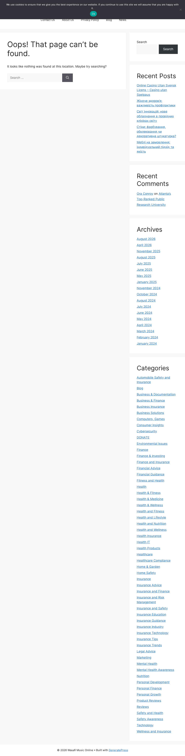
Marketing (144, 657)
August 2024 (146, 300)
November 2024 (148, 288)
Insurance (144, 579)
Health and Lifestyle (151, 517)
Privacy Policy (90, 20)
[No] (180, 9)
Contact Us (48, 20)
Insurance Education (151, 614)
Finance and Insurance (153, 462)
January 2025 (147, 282)
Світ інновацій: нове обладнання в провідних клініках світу (155, 116)
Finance (142, 450)
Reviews (143, 707)
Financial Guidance (150, 474)
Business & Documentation (156, 394)
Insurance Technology (152, 633)
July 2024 (144, 306)
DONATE (143, 437)
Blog (109, 20)
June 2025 (144, 269)
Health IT (143, 542)
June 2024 (144, 313)
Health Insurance (149, 536)
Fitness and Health (150, 480)
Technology (145, 725)
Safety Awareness (150, 719)
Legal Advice (146, 651)
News (122, 20)
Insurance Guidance (151, 620)
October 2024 (147, 294)
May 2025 (144, 276)
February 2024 (147, 337)
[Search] (67, 77)
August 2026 (146, 239)
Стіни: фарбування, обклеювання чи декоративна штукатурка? (156, 131)
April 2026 (144, 245)
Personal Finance (149, 688)
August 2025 (146, 257)
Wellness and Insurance (154, 731)
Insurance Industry (150, 627)
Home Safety (146, 573)
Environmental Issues (152, 443)
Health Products (148, 548)
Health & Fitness (149, 493)
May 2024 (144, 319)
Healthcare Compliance (154, 560)
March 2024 (145, 331)
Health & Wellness (150, 505)
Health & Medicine (150, 499)
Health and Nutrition (151, 523)
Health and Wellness (152, 530)
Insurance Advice (149, 585)
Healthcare (145, 554)
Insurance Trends (149, 645)
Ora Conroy (145, 193)
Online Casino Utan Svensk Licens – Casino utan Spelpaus (156, 90)
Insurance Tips (147, 639)
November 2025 (148, 251)
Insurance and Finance (153, 591)
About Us (68, 20)
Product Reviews (149, 700)
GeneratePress (118, 750)
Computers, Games (151, 419)
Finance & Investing (151, 456)
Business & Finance (151, 400)
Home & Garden (148, 566)
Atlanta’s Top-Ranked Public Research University (154, 199)
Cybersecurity (147, 431)
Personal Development (153, 682)
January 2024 (147, 343)
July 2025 (144, 263)
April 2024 (144, 325)
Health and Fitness (150, 511)
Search (142, 42)
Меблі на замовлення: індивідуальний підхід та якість (155, 146)
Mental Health (147, 664)
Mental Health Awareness (155, 670)
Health (141, 486)
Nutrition (143, 676)
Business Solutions (150, 413)
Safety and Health (150, 713)
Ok (93, 13)
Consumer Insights (150, 425)
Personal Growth (149, 694)
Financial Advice (148, 468)
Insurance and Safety (152, 608)
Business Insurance (151, 406)
